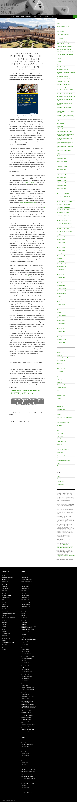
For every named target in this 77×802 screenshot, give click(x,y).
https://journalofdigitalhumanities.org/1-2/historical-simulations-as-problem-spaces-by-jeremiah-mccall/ (66, 546)
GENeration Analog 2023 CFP (64, 84)
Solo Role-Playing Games (63, 449)
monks (20, 402)
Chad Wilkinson (60, 374)
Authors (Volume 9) (61, 188)
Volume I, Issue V (61, 242)
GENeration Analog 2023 (63, 81)
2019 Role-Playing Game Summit (64, 131)
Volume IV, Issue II (61, 274)
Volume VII (59, 309)
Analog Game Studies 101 (63, 26)
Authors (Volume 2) (61, 169)
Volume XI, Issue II (61, 331)
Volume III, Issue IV (61, 266)
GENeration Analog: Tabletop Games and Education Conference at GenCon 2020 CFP (66, 111)
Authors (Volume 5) (61, 177)
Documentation (60, 31)
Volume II (59, 245)
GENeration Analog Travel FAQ (64, 107)
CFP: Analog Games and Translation (65, 43)
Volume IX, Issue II (61, 285)
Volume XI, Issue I (61, 328)
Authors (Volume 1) (61, 158)
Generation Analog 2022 (62, 76)
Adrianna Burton (61, 352)
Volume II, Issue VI (61, 255)
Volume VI (59, 301)
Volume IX (59, 280)
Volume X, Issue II (61, 323)
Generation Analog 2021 (62, 69)
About (40, 16)
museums (26, 402)
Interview (59, 398)
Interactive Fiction (61, 395)
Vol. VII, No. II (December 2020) (64, 226)
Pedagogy (59, 430)
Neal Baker (59, 428)
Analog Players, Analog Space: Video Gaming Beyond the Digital (65, 135)
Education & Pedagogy (62, 384)
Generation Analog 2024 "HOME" (65, 87)
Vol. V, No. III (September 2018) (64, 218)
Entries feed (59, 478)
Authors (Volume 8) (61, 185)
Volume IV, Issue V (61, 277)
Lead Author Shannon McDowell (64, 411)
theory (24, 404)
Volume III (59, 258)
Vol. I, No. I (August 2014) (63, 193)
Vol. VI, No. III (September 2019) (64, 223)
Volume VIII (59, 312)
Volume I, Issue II (61, 236)
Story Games (60, 457)
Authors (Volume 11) (62, 164)
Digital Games (60, 382)
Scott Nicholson (60, 447)
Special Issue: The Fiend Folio (64, 150)
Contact (53, 16)
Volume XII (59, 334)
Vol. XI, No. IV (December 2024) (64, 231)
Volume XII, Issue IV (61, 342)
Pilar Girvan (60, 436)
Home (6, 16)
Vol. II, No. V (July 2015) (62, 199)
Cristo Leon (59, 379)
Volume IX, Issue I (61, 282)
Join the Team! (60, 123)
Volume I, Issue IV (61, 239)
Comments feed (60, 481)
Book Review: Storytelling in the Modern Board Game (24, 394)
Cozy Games (60, 376)
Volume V (59, 296)
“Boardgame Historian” (29, 182)
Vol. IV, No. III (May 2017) (63, 209)
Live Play (59, 414)
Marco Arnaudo (60, 420)
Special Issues (60, 64)
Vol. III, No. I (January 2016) (63, 204)
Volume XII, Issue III (61, 339)
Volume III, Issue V (61, 269)
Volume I (59, 234)
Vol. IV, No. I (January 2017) (63, 207)
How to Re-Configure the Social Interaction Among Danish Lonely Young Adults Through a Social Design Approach (26, 420)
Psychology (59, 438)
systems (19, 404)
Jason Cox (59, 403)
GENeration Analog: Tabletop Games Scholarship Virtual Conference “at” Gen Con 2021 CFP (65, 117)
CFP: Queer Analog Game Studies (64, 46)
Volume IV (59, 272)
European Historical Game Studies (27, 202)
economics (40, 399)
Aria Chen (59, 355)
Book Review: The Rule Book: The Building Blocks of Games (26, 390)
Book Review (27, 50)
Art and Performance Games (63, 357)
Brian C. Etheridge (61, 368)
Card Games (60, 371)
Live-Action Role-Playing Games (64, 417)
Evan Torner (32, 69)
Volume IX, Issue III (61, 288)
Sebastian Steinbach (39, 402)
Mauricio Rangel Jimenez (63, 422)
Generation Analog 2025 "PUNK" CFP (66, 96)
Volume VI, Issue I (61, 304)
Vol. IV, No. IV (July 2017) (63, 212)
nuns (31, 402)
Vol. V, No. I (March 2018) (63, 215)
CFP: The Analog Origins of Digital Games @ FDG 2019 (65, 55)
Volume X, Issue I (61, 320)
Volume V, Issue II (61, 299)
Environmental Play (61, 387)
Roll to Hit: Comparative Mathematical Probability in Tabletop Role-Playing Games (27, 412)
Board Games (60, 363)
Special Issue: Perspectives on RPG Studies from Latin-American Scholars (66, 143)
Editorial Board (60, 191)
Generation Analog (25, 16)
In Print (17, 16)
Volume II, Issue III (61, 250)
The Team (34, 16)
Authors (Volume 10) (62, 161)
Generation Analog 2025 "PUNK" (64, 93)
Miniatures (59, 425)
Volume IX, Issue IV (61, 293)
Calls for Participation (62, 41)
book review (33, 399)
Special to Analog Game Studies (64, 455)
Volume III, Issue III (61, 263)
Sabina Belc (59, 444)
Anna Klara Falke (16, 399)
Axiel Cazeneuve (61, 360)
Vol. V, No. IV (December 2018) (64, 220)
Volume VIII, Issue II (61, 315)
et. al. (58, 390)
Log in (58, 476)
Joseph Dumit (60, 406)
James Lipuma (60, 401)
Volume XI (59, 326)
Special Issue (60, 452)
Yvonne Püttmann (33, 404)
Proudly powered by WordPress (8, 800)
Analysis (59, 29)
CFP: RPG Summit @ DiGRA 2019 (65, 52)
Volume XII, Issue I (61, 336)
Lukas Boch (14, 402)
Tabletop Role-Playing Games (63, 460)
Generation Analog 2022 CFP (64, 79)
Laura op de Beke (61, 409)
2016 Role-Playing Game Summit (64, 128)
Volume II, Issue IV (61, 253)
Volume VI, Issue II (61, 307)
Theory (58, 463)
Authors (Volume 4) (61, 174)
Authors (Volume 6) (61, 180)
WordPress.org (60, 484)
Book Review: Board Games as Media (20, 392)
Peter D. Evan (60, 433)
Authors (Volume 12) (62, 166)
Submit (46, 16)
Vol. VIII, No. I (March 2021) (63, 228)
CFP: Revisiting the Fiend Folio (64, 49)
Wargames (59, 465)
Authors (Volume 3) (61, 172)
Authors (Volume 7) (61, 182)
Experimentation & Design (63, 34)
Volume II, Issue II (61, 247)
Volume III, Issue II (61, 261)
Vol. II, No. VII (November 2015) (64, 201)
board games (25, 399)
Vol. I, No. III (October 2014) (63, 196)
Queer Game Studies (61, 441)
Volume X (59, 317)
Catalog (11, 16)
